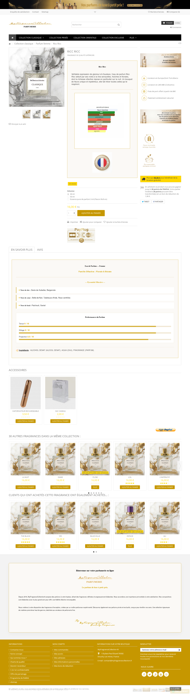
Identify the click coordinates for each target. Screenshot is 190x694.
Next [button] (179, 466)
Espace (130, 536)
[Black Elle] (95, 518)
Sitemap (45, 12)
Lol (130, 477)
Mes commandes (61, 650)
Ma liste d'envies (157, 12)
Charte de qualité (17, 662)
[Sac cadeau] (60, 393)
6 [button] (101, 493)
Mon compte (59, 644)
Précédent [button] (10, 77)
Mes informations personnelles (67, 662)
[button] (31, 37)
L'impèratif (165, 477)
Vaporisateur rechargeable (25, 411)
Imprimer (74, 222)
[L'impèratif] (165, 459)
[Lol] (130, 459)
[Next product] (180, 43)
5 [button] (98, 493)
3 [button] (93, 493)
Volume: (71, 191)
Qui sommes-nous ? (18, 658)
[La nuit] (25, 459)
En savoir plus (21, 250)
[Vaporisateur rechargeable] (25, 393)
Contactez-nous (16, 650)
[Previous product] (179, 43)
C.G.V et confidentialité (19, 670)
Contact (35, 12)
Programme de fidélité (19, 678)
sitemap (13, 682)
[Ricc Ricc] (26, 114)
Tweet (146, 201)
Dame (60, 477)
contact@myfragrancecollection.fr (118, 660)
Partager (158, 201)
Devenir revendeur (18, 666)
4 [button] (96, 493)
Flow (95, 477)
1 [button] (88, 493)
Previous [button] (10, 466)
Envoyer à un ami (19, 124)
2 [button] (91, 493)
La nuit (25, 477)
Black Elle (95, 536)
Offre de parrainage (18, 674)
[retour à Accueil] (9, 44)
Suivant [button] (62, 77)
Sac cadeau (60, 411)
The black (25, 536)
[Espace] (130, 518)
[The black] (25, 518)
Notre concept (16, 654)
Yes (60, 536)
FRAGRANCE (71, 55)
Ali (164, 536)
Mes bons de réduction (63, 666)
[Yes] (60, 518)
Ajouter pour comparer (92, 222)
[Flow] (95, 459)
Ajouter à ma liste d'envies (117, 222)
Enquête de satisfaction (19, 12)
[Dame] (60, 459)
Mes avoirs (58, 654)
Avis (40, 250)
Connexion (176, 27)
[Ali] (165, 518)
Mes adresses (59, 658)
